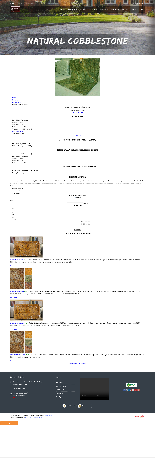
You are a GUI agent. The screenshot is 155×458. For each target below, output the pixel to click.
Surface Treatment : (84, 260)
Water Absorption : (48, 262)
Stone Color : (102, 260)
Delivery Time (16, 173)
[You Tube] (132, 391)
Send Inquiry (83, 136)
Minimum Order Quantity (19, 146)
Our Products (83, 9)
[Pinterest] (135, 391)
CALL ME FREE (82, 364)
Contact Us (135, 9)
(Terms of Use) (48, 415)
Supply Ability (16, 171)
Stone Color (15, 158)
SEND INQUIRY (73, 364)
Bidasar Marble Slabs (17, 323)
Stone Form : (69, 260)
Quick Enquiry (125, 9)
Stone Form (15, 160)
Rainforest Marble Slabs (17, 355)
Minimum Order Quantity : (54, 260)
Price (13, 144)
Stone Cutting (104, 9)
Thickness (15, 154)
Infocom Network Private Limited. (33, 417)
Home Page (62, 9)
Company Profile (72, 9)
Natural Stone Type (18, 156)
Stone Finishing (115, 9)
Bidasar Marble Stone (17, 291)
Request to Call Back (74, 136)
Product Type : (31, 262)
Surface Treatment (18, 163)
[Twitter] (127, 391)
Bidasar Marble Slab (16, 260)
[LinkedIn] (129, 391)
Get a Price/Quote (77, 112)
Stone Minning (93, 9)
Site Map (58, 397)
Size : (45, 294)
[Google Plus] (138, 391)
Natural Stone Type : (118, 260)
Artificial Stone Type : (64, 262)
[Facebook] (124, 391)
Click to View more (18, 131)
